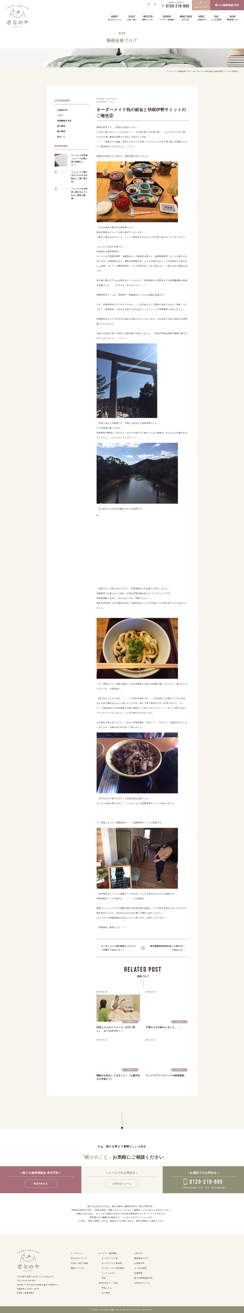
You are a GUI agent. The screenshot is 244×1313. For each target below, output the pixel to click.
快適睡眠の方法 (64, 121)
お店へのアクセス (201, 7)
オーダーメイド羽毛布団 (113, 1268)
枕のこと (61, 137)
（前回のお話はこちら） (126, 127)
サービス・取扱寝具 (108, 1253)
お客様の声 (62, 110)
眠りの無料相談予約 (143, 1278)
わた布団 (106, 1293)
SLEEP (132, 17)
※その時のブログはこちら (140, 713)
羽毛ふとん (107, 1288)
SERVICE (166, 17)
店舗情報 (138, 1273)
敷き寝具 (61, 131)
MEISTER (148, 17)
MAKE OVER (186, 17)
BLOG (232, 17)
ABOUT (114, 17)
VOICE (201, 17)
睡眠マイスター (78, 1268)
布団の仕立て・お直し (109, 1283)
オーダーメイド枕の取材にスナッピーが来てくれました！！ (118, 948)
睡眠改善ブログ (141, 1258)
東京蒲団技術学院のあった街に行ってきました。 (167, 948)
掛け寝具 (61, 126)
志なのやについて (79, 1258)
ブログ (60, 115)
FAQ (216, 17)
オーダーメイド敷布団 (112, 1263)
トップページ (77, 1253)
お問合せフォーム (122, 1183)
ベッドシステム (109, 1273)
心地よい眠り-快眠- (80, 1263)
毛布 (104, 1278)
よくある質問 (140, 1268)
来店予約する (40, 1183)
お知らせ (138, 1253)
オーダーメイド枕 (110, 1258)
